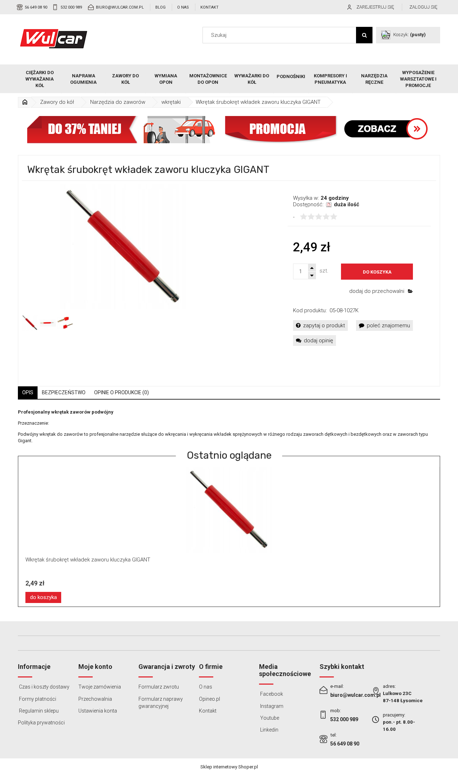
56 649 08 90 (36, 7)
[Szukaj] (364, 35)
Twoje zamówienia (99, 687)
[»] (25, 102)
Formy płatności (37, 699)
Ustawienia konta (97, 711)
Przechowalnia (95, 699)
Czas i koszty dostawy (43, 687)
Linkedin (268, 730)
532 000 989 (71, 7)
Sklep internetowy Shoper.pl (229, 766)
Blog (160, 7)
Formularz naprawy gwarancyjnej (160, 702)
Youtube (269, 718)
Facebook (271, 694)
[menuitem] (40, 79)
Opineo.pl (209, 699)
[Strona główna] (53, 38)
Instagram (271, 706)
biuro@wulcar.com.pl (120, 7)
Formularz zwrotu (158, 687)
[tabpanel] (229, 426)
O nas (183, 7)
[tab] (28, 392)
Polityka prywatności (41, 722)
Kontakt (209, 7)
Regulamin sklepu (38, 711)
